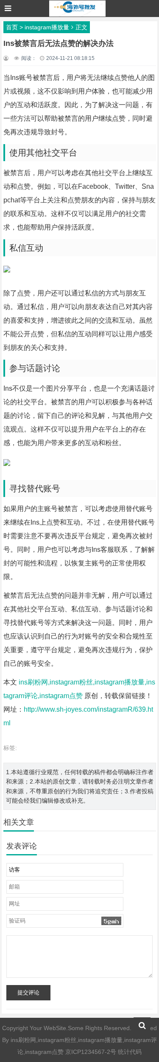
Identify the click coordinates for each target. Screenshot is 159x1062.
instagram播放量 (47, 27)
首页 (12, 27)
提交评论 (28, 992)
